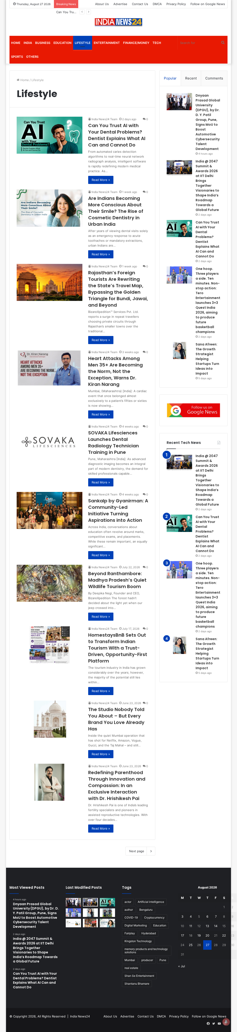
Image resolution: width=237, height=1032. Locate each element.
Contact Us (140, 4)
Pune (162, 960)
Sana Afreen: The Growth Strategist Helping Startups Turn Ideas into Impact (207, 359)
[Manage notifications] (226, 1022)
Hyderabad (148, 933)
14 (215, 926)
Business (42, 43)
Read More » (101, 180)
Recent (191, 78)
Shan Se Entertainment (139, 975)
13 (207, 926)
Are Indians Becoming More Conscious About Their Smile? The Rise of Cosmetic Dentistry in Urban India (115, 211)
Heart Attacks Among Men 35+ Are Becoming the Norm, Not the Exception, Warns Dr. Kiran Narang (115, 371)
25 (191, 945)
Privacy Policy (176, 4)
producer (147, 960)
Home (15, 43)
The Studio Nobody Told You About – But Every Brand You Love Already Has (116, 719)
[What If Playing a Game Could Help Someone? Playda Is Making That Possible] (73, 923)
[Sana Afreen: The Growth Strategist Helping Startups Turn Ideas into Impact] (179, 350)
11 (190, 926)
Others (32, 56)
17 (182, 935)
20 (207, 935)
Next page (136, 851)
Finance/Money (136, 43)
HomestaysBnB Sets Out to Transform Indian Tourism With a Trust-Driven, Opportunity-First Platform (117, 648)
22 (224, 935)
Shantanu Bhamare (137, 983)
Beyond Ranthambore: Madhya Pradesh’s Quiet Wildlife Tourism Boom (117, 580)
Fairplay (130, 933)
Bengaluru (146, 909)
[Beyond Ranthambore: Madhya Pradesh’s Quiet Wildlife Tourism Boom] (49, 583)
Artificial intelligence (151, 902)
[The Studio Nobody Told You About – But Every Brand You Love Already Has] (49, 719)
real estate (131, 968)
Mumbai (130, 960)
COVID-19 (131, 917)
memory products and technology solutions (146, 950)
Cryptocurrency (154, 917)
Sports (17, 56)
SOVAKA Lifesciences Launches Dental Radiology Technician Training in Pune (113, 442)
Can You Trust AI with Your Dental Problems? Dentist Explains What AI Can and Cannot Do (116, 135)
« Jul (181, 966)
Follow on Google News (207, 4)
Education (62, 43)
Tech (157, 43)
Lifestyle (82, 43)
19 (199, 935)
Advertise (120, 4)
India (28, 43)
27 (207, 945)
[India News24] (118, 22)
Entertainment (107, 43)
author (129, 909)
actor (128, 902)
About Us (102, 4)
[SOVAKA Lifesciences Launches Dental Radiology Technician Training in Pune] (49, 442)
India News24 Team (104, 119)
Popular (170, 78)
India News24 (80, 1016)
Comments (214, 78)
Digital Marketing (136, 925)
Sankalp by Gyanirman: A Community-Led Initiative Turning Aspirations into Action (118, 510)
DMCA (157, 4)
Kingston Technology (138, 941)
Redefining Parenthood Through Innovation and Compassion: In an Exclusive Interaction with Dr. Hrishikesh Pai (116, 785)
